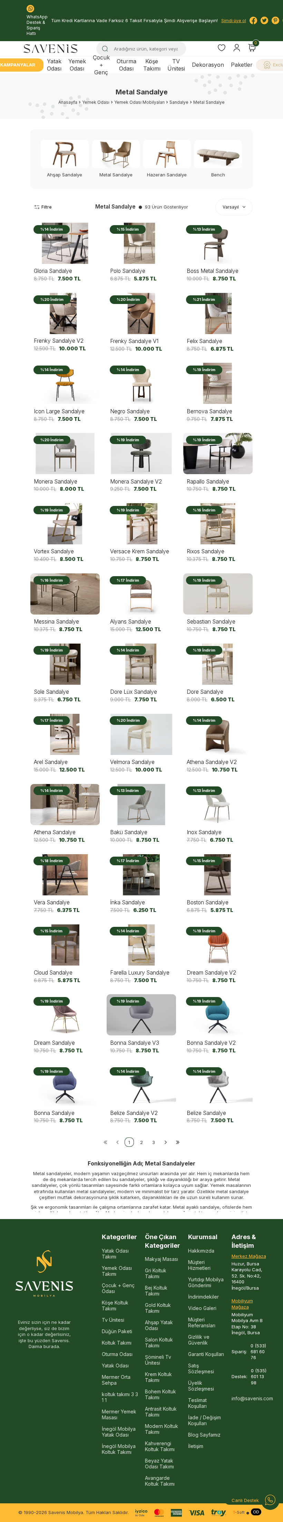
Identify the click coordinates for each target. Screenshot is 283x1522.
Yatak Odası (54, 65)
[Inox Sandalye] (218, 804)
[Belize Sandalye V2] (141, 1085)
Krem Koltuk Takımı (158, 1377)
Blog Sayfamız (204, 1435)
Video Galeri (202, 1308)
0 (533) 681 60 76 (258, 1351)
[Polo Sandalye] (141, 243)
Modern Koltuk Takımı (161, 1429)
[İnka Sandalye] (141, 875)
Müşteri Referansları (201, 1322)
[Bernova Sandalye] (218, 384)
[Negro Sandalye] (141, 384)
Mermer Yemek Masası (119, 1414)
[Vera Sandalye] (65, 875)
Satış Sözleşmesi (201, 1368)
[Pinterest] (275, 20)
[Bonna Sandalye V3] (141, 1015)
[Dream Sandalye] (65, 1015)
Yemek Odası (77, 65)
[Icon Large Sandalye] (65, 384)
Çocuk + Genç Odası (118, 1288)
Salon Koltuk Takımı (159, 1342)
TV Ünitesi (176, 65)
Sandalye (178, 102)
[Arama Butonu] (105, 49)
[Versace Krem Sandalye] (141, 524)
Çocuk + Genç (101, 65)
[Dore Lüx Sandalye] (141, 664)
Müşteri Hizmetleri (199, 1265)
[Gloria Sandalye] (65, 243)
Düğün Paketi (117, 1331)
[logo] (50, 48)
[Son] (177, 1142)
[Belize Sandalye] (218, 1085)
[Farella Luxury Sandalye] (141, 945)
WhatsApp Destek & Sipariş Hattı (37, 25)
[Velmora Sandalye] (141, 734)
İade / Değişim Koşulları (204, 1420)
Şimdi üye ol (233, 20)
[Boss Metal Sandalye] (218, 243)
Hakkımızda (201, 1251)
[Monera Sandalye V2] (141, 454)
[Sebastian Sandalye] (218, 594)
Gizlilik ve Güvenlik (198, 1340)
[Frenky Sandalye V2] (65, 313)
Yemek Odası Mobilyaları (139, 102)
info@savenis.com (250, 1398)
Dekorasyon (208, 64)
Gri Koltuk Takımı (155, 1273)
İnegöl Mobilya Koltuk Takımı (119, 1449)
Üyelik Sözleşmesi (201, 1386)
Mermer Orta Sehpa (116, 1380)
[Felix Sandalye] (218, 313)
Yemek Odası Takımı (117, 1271)
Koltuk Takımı (116, 1343)
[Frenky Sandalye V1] (141, 313)
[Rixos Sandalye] (218, 524)
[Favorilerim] (221, 49)
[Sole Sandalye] (65, 664)
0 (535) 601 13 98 (258, 1376)
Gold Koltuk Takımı (158, 1308)
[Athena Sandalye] (65, 804)
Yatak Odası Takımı (115, 1254)
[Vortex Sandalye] (65, 524)
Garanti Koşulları (206, 1354)
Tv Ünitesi (113, 1320)
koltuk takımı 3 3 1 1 (120, 1397)
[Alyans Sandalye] (141, 594)
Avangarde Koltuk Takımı (160, 1481)
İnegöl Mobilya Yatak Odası (119, 1432)
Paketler (242, 64)
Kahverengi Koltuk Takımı (160, 1446)
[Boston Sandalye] (218, 875)
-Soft (239, 1512)
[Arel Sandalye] (65, 734)
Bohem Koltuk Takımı (160, 1394)
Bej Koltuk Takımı (156, 1291)
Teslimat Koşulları (197, 1403)
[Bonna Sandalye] (65, 1085)
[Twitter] (264, 20)
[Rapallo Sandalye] (218, 454)
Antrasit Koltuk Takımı (161, 1412)
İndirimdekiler (203, 1297)
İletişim (195, 1446)
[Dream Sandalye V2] (218, 945)
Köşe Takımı (151, 65)
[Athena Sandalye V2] (218, 734)
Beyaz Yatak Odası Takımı (159, 1463)
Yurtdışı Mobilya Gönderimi (206, 1282)
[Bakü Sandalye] (141, 804)
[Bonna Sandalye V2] (218, 1015)
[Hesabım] (237, 48)
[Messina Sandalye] (65, 594)
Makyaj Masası (161, 1259)
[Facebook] (253, 20)
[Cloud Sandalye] (65, 945)
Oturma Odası (126, 65)
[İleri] (165, 1142)
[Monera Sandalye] (65, 454)
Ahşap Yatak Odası (159, 1325)
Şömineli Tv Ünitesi (158, 1360)
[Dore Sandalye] (218, 664)
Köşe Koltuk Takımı (115, 1305)
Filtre (46, 207)
